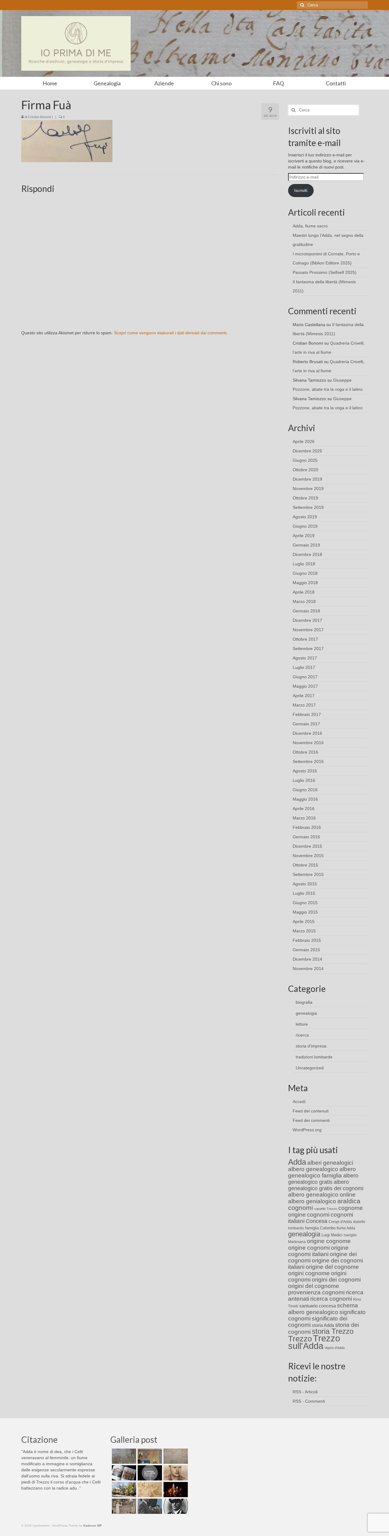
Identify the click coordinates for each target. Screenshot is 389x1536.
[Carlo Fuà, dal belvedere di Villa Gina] (123, 1489)
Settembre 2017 (308, 648)
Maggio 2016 (305, 799)
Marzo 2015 (304, 930)
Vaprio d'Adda (335, 1348)
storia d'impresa (311, 1046)
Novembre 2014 (308, 968)
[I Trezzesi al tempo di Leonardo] (149, 1489)
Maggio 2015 (305, 912)
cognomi (318, 1214)
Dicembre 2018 (307, 554)
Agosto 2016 (305, 770)
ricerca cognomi (331, 1299)
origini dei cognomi (336, 1279)
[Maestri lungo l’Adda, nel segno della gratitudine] (149, 1456)
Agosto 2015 (305, 883)
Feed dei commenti (311, 1120)
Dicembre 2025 (307, 450)
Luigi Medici (332, 1235)
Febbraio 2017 (307, 714)
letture (302, 1024)
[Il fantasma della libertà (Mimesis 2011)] (149, 1472)
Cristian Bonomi (39, 117)
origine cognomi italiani (318, 1251)
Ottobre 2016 (305, 752)
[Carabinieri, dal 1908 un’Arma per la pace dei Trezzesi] (175, 1506)
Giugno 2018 (305, 573)
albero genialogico (312, 1201)
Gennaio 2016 (306, 836)
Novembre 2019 (308, 488)
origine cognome (329, 1241)
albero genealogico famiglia (322, 1172)
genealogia (306, 1013)
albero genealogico (313, 1169)
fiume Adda (346, 1228)
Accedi (299, 1101)
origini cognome (309, 1273)
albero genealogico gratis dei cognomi (325, 1185)
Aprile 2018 (304, 592)
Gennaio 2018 (306, 610)
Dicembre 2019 (307, 479)
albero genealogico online (322, 1194)
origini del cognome (313, 1286)
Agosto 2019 (305, 516)
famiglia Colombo (320, 1228)
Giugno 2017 (305, 676)
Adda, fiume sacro (310, 225)
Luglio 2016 (304, 780)
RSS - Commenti (309, 1401)
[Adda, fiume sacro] (123, 1456)
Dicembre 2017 (307, 620)
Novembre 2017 (308, 629)
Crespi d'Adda (340, 1222)
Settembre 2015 (308, 874)
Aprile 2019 (304, 535)
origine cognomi (309, 1248)
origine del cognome (332, 1267)
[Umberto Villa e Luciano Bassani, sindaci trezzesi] (149, 1506)
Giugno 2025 (305, 460)
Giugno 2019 (305, 526)
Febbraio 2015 (307, 940)
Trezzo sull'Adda (314, 1342)
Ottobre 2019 (305, 498)
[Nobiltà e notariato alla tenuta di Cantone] (123, 1506)
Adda (297, 1162)
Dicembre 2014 (307, 959)
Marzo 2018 (304, 601)
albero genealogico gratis (323, 1179)
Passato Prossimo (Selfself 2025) (324, 272)
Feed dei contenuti (311, 1111)
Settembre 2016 (308, 761)
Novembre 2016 (308, 742)
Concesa (316, 1221)
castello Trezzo (325, 1209)
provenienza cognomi (316, 1292)
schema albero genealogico (323, 1308)
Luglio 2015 (304, 893)
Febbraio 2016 (307, 827)
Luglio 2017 (304, 667)
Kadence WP (92, 1525)
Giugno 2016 (305, 789)
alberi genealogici (330, 1163)
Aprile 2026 (304, 441)
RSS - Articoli (305, 1391)
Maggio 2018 (305, 582)
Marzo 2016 (304, 818)
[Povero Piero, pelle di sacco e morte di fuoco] (175, 1489)
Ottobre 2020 (305, 469)
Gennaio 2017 (306, 723)
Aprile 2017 (304, 695)
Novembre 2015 (308, 855)
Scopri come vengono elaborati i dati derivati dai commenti (170, 332)
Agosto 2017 (305, 658)
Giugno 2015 (305, 902)
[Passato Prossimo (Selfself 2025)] (123, 1472)
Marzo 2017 (304, 705)
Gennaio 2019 (306, 545)
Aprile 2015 (304, 921)
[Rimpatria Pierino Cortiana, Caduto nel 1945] (175, 1472)
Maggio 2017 (305, 686)
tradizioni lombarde (314, 1056)
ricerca (302, 1035)
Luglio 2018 (304, 563)
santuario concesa (317, 1305)
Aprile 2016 (304, 808)
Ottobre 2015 (305, 865)
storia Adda (323, 1325)
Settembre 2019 (308, 507)
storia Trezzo (332, 1331)
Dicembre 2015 (307, 846)
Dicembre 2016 (307, 733)
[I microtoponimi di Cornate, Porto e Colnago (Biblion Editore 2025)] (175, 1456)
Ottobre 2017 (305, 639)
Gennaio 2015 (306, 949)
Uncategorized (310, 1067)
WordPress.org (307, 1129)
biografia (304, 1002)
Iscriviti (300, 190)
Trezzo (300, 1338)
